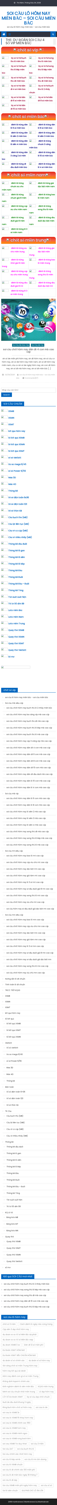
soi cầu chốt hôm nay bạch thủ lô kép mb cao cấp (29, 727)
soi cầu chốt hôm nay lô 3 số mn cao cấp (25, 946)
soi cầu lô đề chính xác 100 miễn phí (19, 1469)
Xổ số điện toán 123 (17, 504)
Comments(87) (31, 378)
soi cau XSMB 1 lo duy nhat (15, 1443)
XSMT (11, 424)
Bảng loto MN (12, 1230)
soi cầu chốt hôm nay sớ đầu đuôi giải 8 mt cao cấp (29, 889)
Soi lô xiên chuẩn (10, 1490)
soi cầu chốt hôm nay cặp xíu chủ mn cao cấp (27, 926)
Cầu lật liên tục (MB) (18, 524)
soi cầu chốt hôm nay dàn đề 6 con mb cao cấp (28, 754)
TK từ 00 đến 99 (16, 603)
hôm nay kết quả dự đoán (14, 1371)
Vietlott (8, 1043)
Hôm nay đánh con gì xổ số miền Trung (20, 1376)
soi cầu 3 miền (37, 1443)
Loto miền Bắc (15, 610)
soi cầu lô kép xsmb (11, 1459)
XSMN (11, 417)
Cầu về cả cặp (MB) (18, 530)
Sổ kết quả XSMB (16, 437)
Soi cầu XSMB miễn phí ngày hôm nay (20, 1485)
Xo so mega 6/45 (17, 464)
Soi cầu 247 (8, 1449)
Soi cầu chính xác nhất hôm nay (17, 1454)
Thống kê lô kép (16, 563)
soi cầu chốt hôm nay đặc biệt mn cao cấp (25, 933)
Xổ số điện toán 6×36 (15, 1091)
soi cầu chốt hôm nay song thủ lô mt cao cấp (27, 895)
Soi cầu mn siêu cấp (14, 915)
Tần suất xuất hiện (17, 596)
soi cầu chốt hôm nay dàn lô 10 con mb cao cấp (28, 781)
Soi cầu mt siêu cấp (14, 851)
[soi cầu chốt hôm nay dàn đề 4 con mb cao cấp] (28, 320)
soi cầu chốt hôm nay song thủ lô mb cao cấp (27, 844)
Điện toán (9, 1087)
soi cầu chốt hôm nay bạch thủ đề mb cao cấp (27, 721)
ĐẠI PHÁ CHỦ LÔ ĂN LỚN (32, 1490)
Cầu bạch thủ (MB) (18, 517)
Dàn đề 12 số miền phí (33, 1344)
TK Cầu (8, 1111)
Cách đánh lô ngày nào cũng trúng (36, 1324)
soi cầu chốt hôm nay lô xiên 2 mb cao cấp (26, 811)
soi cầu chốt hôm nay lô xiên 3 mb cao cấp (26, 818)
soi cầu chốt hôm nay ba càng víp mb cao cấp (27, 714)
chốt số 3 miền (9, 1324)
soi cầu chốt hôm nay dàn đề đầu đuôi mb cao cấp (29, 774)
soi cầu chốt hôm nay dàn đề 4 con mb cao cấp (28, 350)
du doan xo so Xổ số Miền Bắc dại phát (20, 1334)
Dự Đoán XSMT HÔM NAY (14, 1350)
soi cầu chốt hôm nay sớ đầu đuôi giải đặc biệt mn (28, 959)
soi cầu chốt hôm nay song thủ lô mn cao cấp (27, 966)
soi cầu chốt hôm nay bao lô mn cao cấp (25, 919)
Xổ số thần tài (15, 510)
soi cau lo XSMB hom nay (14, 1428)
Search (6, 394)
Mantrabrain (43, 1501)
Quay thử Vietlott (17, 650)
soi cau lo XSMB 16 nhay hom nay (18, 1417)
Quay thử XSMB (16, 630)
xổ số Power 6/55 (17, 470)
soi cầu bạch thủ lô (25, 1449)
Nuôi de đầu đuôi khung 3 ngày (17, 1402)
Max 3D (12, 477)
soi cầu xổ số (46, 1485)
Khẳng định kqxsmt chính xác (16, 1381)
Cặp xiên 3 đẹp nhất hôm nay (16, 1329)
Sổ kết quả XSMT (16, 451)
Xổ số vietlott (12, 1047)
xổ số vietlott (14, 457)
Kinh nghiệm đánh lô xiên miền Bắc (18, 1386)
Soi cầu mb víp (37, 345)
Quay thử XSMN (16, 636)
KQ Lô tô (9, 1212)
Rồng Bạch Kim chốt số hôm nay (17, 1407)
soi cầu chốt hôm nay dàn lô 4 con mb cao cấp (28, 787)
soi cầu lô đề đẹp (10, 1480)
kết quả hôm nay (16, 431)
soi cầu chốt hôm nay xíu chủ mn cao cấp (25, 972)
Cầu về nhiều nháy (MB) (20, 537)
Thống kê (13, 490)
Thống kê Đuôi (15, 577)
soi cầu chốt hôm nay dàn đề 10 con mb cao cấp (28, 767)
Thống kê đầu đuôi (17, 543)
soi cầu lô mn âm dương (35, 1459)
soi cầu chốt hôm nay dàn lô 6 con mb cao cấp (28, 798)
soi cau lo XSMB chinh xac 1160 (16, 1423)
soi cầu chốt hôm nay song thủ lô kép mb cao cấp (29, 838)
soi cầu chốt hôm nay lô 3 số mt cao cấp (24, 882)
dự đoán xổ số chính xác (14, 1360)
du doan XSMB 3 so (11, 1344)
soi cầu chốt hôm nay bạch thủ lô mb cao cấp (27, 734)
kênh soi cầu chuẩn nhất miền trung (19, 1391)
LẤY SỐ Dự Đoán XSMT (13, 1397)
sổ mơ (7, 1267)
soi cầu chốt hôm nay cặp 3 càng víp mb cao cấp (29, 741)
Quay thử (9, 1236)
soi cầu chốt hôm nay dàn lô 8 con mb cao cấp (28, 805)
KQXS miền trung (45, 1386)
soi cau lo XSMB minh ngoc (15, 1433)
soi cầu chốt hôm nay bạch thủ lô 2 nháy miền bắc (29, 708)
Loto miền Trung (16, 623)
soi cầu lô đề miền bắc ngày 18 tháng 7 (20, 1475)
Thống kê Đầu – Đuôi (18, 583)
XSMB (11, 411)
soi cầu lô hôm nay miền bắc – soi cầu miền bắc (28, 18)
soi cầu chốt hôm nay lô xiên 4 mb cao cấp (26, 825)
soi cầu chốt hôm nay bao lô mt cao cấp (25, 855)
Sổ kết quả (9, 1018)
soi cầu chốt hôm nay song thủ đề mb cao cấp (27, 831)
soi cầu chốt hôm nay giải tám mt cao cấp (25, 875)
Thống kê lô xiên (16, 557)
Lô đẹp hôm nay (46, 1391)
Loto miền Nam (16, 616)
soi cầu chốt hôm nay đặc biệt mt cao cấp (25, 869)
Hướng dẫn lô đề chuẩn (15, 979)
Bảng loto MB (12, 1217)
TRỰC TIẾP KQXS (12, 990)
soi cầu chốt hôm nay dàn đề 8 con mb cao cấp (28, 761)
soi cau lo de (41, 1407)
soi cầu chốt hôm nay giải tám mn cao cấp (26, 939)
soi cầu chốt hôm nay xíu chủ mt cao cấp (25, 902)
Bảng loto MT (12, 1224)
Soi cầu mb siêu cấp (21, 345)
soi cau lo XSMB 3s (11, 1412)
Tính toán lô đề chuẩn (15, 984)
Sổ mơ (11, 656)
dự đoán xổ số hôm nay (39, 1360)
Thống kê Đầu (15, 570)
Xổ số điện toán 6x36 (18, 497)
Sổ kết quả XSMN (16, 444)
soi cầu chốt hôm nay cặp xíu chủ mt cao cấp (27, 862)
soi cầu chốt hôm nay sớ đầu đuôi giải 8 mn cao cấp (29, 952)
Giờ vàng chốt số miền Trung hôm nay (20, 1365)
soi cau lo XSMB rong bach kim (17, 1438)
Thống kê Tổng (15, 590)
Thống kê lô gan (16, 550)
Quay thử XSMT (16, 643)
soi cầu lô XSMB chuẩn (13, 1464)
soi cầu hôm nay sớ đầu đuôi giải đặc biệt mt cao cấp (30, 908)
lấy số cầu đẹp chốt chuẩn (38, 1397)
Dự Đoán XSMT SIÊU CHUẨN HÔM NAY (19, 1355)
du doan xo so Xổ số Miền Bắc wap (18, 1339)
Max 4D (12, 484)
